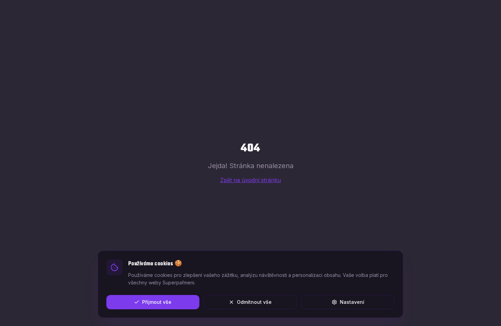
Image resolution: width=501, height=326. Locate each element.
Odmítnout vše (254, 302)
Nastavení (352, 302)
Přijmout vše (156, 302)
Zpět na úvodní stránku (250, 180)
